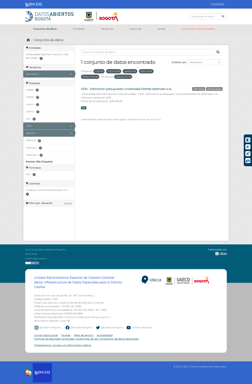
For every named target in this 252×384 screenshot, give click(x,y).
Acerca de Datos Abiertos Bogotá (45, 249)
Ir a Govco (217, 3)
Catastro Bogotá (142, 327)
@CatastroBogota (81, 327)
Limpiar (68, 203)
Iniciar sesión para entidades (198, 28)
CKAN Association (36, 258)
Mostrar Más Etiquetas (39, 161)
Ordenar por (179, 62)
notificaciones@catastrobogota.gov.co (87, 317)
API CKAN (31, 254)
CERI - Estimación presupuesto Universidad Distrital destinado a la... (126, 89)
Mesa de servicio (83, 335)
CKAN (217, 253)
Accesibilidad (104, 335)
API (144, 119)
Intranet (66, 335)
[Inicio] (28, 40)
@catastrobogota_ (50, 327)
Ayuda (161, 28)
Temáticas (107, 28)
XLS (83, 108)
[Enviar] (223, 17)
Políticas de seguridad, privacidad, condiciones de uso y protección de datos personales (86, 338)
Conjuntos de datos (45, 28)
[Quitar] (102, 71)
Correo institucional (46, 335)
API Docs (155, 119)
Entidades (79, 28)
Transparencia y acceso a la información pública (62, 345)
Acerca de (135, 28)
